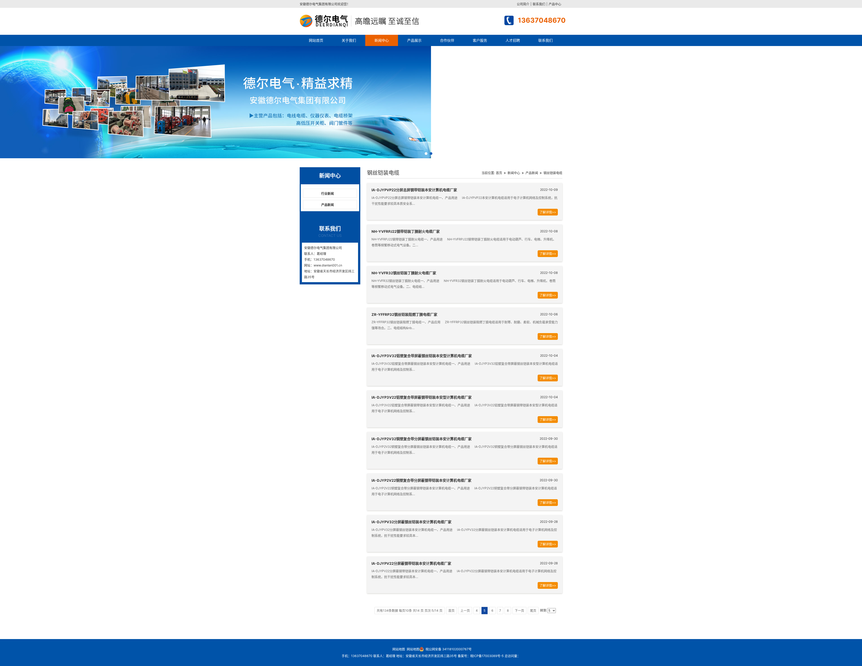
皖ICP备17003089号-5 (487, 656)
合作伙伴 (447, 40)
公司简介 (523, 4)
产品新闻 (327, 205)
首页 (499, 173)
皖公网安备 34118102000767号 (448, 649)
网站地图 (398, 649)
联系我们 (539, 4)
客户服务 (480, 40)
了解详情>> (547, 212)
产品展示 (414, 40)
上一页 (465, 610)
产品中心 (555, 4)
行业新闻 (327, 193)
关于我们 (349, 40)
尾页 (533, 610)
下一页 (519, 610)
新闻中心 (381, 40)
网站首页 (316, 40)
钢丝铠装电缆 (552, 173)
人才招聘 (513, 40)
